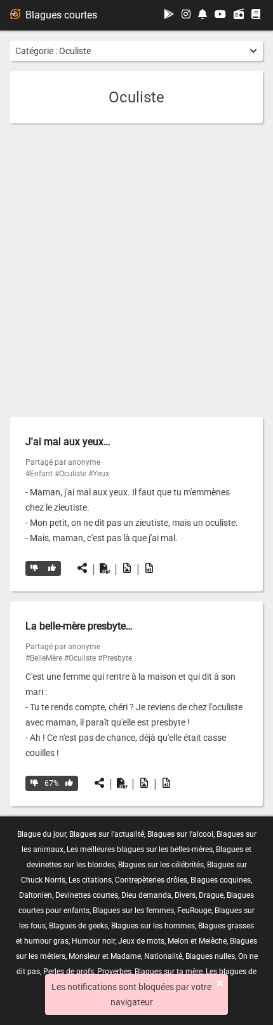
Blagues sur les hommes (153, 925)
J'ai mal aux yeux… (67, 442)
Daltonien (35, 895)
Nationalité (163, 956)
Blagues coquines (220, 880)
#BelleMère (43, 658)
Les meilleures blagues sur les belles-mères (140, 849)
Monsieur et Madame (105, 956)
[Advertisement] (136, 270)
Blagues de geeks (78, 925)
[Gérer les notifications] (202, 15)
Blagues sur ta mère (169, 971)
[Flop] (34, 568)
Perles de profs (68, 971)
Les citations (90, 880)
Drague (211, 895)
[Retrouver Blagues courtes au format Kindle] (255, 15)
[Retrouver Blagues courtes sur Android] (169, 15)
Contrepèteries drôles (151, 880)
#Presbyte (115, 658)
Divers (185, 895)
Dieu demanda (146, 895)
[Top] (52, 568)
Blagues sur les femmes (133, 910)
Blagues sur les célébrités (161, 864)
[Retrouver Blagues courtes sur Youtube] (220, 15)
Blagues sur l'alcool (180, 834)
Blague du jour (41, 834)
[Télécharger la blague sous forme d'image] (127, 568)
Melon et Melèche (197, 941)
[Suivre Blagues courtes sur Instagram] (186, 15)
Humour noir (93, 941)
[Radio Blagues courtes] (239, 15)
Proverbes (114, 971)
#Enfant (39, 473)
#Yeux (98, 473)
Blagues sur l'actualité (106, 834)
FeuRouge (194, 910)
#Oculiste (70, 473)
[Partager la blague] (82, 568)
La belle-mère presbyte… (79, 626)
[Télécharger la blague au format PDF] (104, 568)
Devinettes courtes (86, 895)
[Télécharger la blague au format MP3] (149, 568)
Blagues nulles (210, 956)
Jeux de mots (141, 941)
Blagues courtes (61, 15)
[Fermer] (220, 983)
